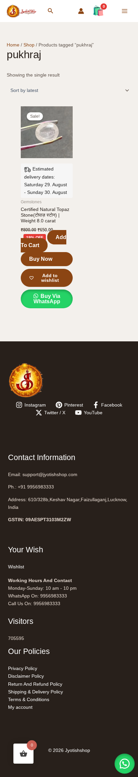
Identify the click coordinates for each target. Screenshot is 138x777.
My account (20, 707)
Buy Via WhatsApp (46, 298)
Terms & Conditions (28, 699)
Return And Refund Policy (35, 684)
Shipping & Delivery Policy (35, 691)
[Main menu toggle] (124, 11)
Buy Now (40, 259)
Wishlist (16, 566)
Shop (28, 44)
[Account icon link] (81, 11)
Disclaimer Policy (26, 676)
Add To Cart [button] (43, 241)
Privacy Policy (22, 668)
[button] (51, 11)
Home (13, 44)
